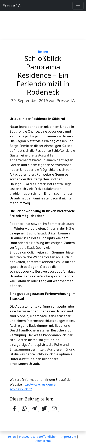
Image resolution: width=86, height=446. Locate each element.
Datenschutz (43, 441)
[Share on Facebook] (14, 408)
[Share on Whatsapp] (24, 408)
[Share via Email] (54, 408)
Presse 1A (11, 5)
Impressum (68, 436)
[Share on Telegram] (34, 408)
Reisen (43, 52)
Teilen (12, 436)
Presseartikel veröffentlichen (38, 436)
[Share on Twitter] (44, 408)
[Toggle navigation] (78, 6)
